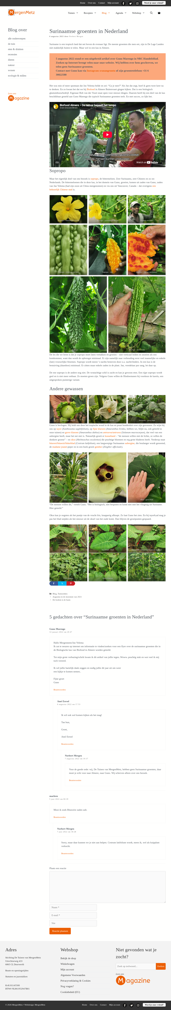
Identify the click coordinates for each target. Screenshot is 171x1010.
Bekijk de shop (68, 958)
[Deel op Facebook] (53, 583)
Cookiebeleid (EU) (70, 992)
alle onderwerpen (17, 38)
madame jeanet (59, 446)
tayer (59, 428)
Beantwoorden (60, 690)
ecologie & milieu (17, 75)
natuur (11, 65)
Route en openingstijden (16, 970)
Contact (101, 3)
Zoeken (160, 966)
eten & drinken (15, 49)
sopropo (94, 178)
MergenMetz (40, 1005)
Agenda (119, 13)
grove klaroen (72, 432)
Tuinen (71, 13)
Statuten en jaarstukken (16, 976)
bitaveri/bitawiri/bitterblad (62, 443)
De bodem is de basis (61, 600)
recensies (12, 54)
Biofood (91, 89)
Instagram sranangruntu (101, 70)
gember (99, 446)
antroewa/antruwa (112, 432)
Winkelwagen (68, 963)
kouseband (110, 436)
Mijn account (113, 3)
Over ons (92, 3)
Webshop (136, 13)
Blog (104, 13)
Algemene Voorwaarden (73, 975)
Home (82, 3)
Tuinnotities (62, 594)
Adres (11, 949)
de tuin (11, 43)
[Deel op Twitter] (62, 583)
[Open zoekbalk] (151, 13)
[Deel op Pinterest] (71, 583)
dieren (11, 59)
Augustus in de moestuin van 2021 (67, 597)
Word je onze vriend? (154, 3)
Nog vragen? (67, 986)
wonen (11, 70)
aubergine (130, 443)
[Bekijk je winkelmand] (159, 13)
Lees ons (12, 93)
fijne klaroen (99, 428)
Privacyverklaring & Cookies (75, 980)
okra (73, 439)
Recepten (88, 13)
